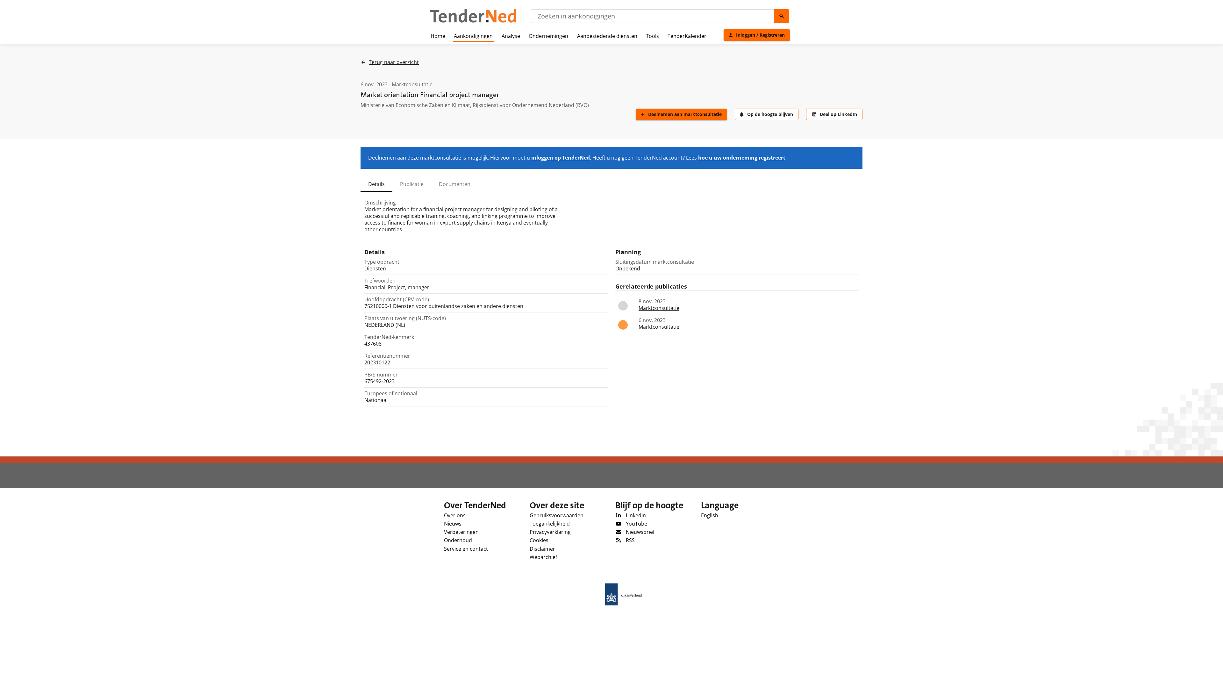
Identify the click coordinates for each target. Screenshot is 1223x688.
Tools (652, 35)
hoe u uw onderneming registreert (741, 157)
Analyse (511, 35)
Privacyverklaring (550, 531)
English (709, 515)
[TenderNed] (473, 21)
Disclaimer (542, 548)
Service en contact (466, 548)
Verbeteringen (461, 531)
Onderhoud (458, 540)
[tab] (376, 184)
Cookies (539, 540)
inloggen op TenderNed (560, 157)
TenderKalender (687, 35)
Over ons (455, 515)
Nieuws (452, 523)
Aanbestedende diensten (607, 35)
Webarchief (543, 557)
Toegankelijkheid (550, 523)
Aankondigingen (473, 35)
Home (438, 35)
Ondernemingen (548, 35)
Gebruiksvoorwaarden (556, 515)
